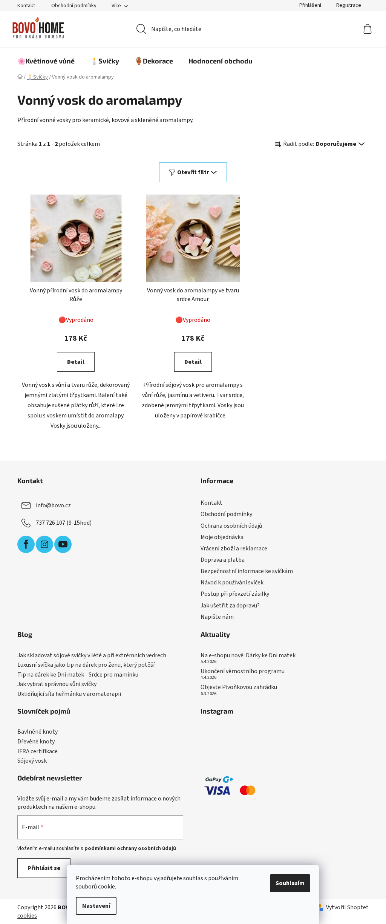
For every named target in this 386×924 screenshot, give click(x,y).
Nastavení (96, 906)
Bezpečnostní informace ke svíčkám (247, 571)
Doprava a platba (223, 560)
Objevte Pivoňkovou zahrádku (239, 687)
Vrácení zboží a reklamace (234, 548)
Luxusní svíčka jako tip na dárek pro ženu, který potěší (86, 665)
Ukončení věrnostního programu (243, 671)
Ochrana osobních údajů (231, 526)
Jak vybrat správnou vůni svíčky (56, 684)
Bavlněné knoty (37, 732)
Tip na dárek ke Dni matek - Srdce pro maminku (77, 675)
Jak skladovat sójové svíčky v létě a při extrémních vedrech (91, 655)
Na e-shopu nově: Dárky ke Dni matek (248, 655)
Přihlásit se (44, 868)
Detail (75, 362)
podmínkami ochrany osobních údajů (130, 848)
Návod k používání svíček (232, 582)
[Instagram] (44, 544)
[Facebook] (26, 544)
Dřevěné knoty (36, 742)
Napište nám (217, 617)
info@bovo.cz (53, 505)
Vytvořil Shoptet (347, 907)
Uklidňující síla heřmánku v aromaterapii (69, 694)
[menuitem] (46, 61)
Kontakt (26, 5)
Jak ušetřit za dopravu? (230, 605)
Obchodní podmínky (73, 5)
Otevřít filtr (193, 172)
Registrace (348, 5)
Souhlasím (290, 883)
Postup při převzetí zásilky (235, 594)
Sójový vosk (32, 761)
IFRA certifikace (37, 751)
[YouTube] (63, 544)
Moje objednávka (222, 537)
